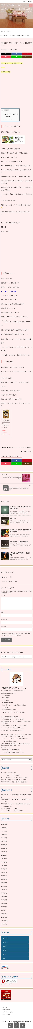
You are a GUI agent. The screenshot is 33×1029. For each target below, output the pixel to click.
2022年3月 (4, 862)
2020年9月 (4, 924)
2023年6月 (4, 841)
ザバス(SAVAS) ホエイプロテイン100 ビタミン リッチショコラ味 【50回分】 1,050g (6, 424)
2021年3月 (4, 903)
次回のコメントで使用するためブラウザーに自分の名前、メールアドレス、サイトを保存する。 (16, 634)
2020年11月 (4, 917)
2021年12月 (4, 872)
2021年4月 (4, 900)
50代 (9, 447)
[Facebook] (16, 54)
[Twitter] (6, 54)
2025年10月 (4, 827)
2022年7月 (4, 848)
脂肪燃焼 (29, 447)
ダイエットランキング (6, 984)
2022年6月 (4, 851)
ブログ (4, 946)
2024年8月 (4, 831)
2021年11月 (4, 875)
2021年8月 (4, 886)
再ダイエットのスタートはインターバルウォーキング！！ (15, 777)
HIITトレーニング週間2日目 (10, 114)
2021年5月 (4, 896)
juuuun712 (6, 806)
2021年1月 (4, 910)
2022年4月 (4, 858)
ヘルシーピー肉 (7, 119)
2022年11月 (4, 844)
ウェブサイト (4, 626)
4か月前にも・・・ (8, 116)
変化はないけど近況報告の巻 (8, 772)
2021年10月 (4, 879)
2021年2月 (4, 906)
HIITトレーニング (15, 447)
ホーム (3, 31)
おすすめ (5, 938)
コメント (3, 596)
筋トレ (9, 31)
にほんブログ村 (5, 968)
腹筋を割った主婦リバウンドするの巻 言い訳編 (13, 779)
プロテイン (13, 518)
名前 (2, 612)
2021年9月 (4, 882)
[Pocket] (6, 57)
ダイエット (23, 447)
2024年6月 (4, 834)
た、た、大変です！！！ (7, 808)
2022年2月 (4, 865)
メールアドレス (5, 619)
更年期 (4, 950)
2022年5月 (4, 855)
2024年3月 (4, 838)
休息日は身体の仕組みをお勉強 (19, 541)
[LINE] (16, 57)
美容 (4, 958)
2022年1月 (4, 869)
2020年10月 (4, 920)
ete (30, 451)
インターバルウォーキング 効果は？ (10, 775)
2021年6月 (4, 893)
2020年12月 (4, 913)
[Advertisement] (16, 91)
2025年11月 (4, 824)
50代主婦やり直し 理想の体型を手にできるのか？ (14, 782)
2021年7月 (4, 889)
